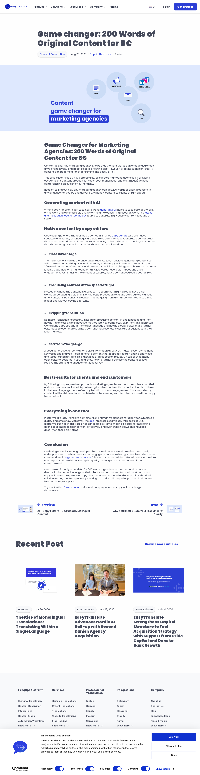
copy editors (119, 235)
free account (72, 487)
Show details (163, 769)
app (91, 421)
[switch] (89, 768)
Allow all (174, 737)
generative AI (108, 210)
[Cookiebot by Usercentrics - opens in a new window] (20, 769)
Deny (174, 755)
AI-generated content (77, 457)
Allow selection (174, 746)
